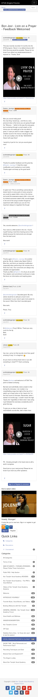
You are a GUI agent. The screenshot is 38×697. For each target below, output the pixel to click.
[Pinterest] (24, 688)
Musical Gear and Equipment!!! (18, 654)
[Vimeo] (11, 692)
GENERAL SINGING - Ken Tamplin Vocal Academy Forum (18, 611)
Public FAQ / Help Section (18, 572)
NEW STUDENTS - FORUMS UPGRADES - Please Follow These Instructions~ (18, 567)
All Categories (7, 558)
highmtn (5, 215)
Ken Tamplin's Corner (18, 625)
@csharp (11, 380)
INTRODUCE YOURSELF (18, 597)
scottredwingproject (9, 38)
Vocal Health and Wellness (18, 616)
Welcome (18, 593)
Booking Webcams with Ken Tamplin (18, 606)
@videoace (8, 328)
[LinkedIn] (16, 692)
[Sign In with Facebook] (11, 527)
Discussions (9, 545)
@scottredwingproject (25, 225)
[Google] (27, 692)
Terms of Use (18, 562)
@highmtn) (17, 272)
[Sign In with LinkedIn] (7, 527)
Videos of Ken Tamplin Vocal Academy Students (18, 588)
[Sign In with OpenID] (3, 527)
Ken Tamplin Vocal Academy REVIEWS (18, 576)
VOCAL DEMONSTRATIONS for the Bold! (20, 39)
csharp (5, 345)
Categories (9, 541)
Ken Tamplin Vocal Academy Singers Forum (10, 2)
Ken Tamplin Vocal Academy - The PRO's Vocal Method (18, 582)
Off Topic (18, 629)
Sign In (11, 484)
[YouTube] (29, 688)
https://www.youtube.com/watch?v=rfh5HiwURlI (18, 454)
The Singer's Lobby (18, 658)
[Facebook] (8, 688)
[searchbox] (33, 7)
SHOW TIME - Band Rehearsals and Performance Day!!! (18, 644)
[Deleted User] (7, 286)
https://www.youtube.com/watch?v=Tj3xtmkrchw (18, 98)
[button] (4, 102)
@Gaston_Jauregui (9, 165)
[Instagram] (19, 688)
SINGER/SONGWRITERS (18, 620)
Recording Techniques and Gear (18, 650)
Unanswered (19, 549)
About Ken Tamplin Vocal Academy (18, 662)
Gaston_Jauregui (8, 108)
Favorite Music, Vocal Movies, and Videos (18, 602)
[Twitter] (13, 688)
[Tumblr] (22, 692)
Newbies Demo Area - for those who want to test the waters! (18, 634)
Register (18, 484)
